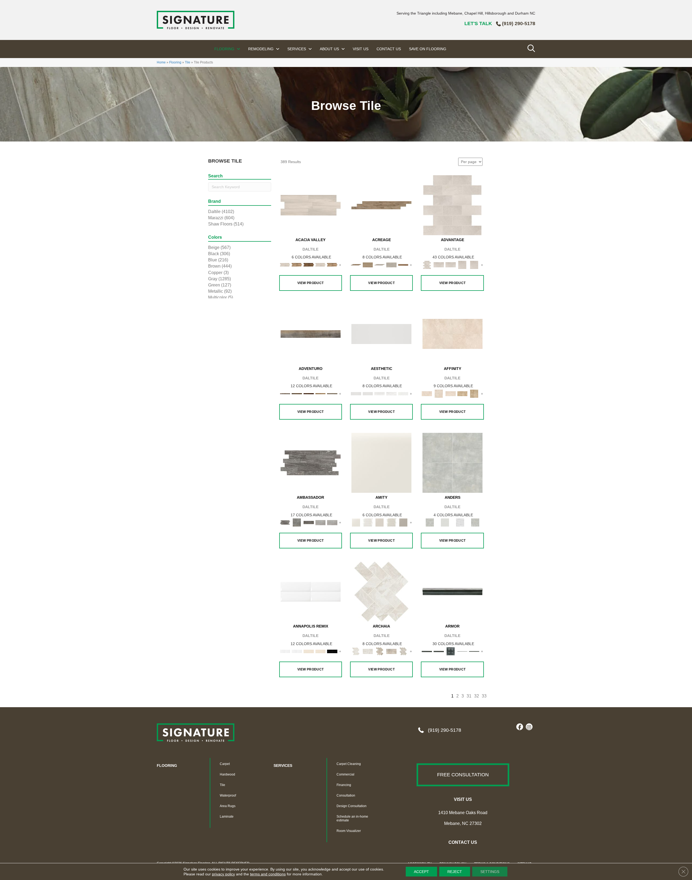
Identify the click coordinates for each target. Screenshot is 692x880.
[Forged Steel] (452, 591)
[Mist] (452, 462)
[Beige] (462, 393)
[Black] (332, 651)
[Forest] (332, 393)
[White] (381, 462)
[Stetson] (403, 264)
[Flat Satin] (381, 334)
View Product (310, 283)
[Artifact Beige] (379, 651)
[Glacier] (460, 522)
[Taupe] (379, 522)
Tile (187, 62)
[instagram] (529, 727)
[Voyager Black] (311, 462)
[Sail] (311, 591)
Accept (421, 871)
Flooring (175, 62)
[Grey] (403, 522)
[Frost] (445, 522)
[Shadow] (475, 522)
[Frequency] (379, 393)
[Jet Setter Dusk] (320, 522)
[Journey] (309, 393)
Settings (489, 871)
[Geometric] (391, 393)
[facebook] (520, 727)
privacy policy (223, 874)
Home (161, 62)
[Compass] (320, 393)
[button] (463, 774)
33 (484, 696)
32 (476, 696)
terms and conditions (268, 874)
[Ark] (297, 264)
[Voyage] (297, 393)
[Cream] (452, 334)
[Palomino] (381, 205)
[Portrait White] (452, 205)
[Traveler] (311, 334)
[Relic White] (381, 591)
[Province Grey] (403, 651)
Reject (454, 871)
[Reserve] (379, 264)
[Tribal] (403, 393)
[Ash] (311, 205)
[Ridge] (309, 264)
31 (469, 696)
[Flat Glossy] (368, 393)
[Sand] (309, 651)
